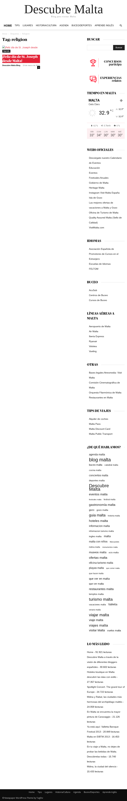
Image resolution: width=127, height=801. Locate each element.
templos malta (96, 594)
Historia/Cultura (46, 25)
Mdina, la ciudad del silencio (101, 766)
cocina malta (95, 470)
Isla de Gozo (95, 197)
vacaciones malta (97, 604)
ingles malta (95, 536)
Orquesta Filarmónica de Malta (105, 392)
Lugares (28, 25)
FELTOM (93, 268)
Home (8, 25)
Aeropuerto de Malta (99, 326)
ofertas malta (98, 557)
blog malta (100, 459)
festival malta (109, 499)
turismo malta (101, 599)
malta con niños (98, 541)
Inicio (4, 33)
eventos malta (98, 494)
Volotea (93, 346)
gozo (91, 509)
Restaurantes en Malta (101, 397)
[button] (121, 25)
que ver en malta (99, 578)
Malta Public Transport (100, 434)
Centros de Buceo (98, 295)
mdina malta (94, 547)
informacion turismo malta (101, 531)
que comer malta (113, 568)
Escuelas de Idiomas (100, 264)
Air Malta (93, 331)
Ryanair (93, 341)
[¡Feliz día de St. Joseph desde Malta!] (21, 49)
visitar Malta (97, 630)
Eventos (93, 172)
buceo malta (95, 464)
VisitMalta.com (96, 227)
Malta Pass (95, 424)
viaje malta (96, 620)
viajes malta (98, 625)
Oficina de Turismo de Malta (103, 212)
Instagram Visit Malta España (104, 192)
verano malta (95, 610)
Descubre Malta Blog (11, 65)
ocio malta (114, 552)
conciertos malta (98, 475)
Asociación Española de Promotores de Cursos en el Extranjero (103, 254)
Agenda (64, 25)
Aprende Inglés (104, 25)
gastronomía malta (102, 504)
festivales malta (95, 500)
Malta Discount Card (99, 429)
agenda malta (97, 454)
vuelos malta (114, 630)
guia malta (97, 515)
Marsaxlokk (114, 542)
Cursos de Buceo (98, 300)
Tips (17, 25)
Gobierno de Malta (98, 182)
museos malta (97, 552)
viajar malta (99, 615)
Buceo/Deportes (82, 25)
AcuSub (93, 290)
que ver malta (96, 583)
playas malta (96, 568)
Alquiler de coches (98, 419)
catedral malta (111, 465)
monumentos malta (110, 547)
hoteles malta (98, 521)
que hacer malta (96, 573)
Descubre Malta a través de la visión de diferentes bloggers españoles (102, 662)
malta (107, 536)
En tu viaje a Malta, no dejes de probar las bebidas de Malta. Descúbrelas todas (103, 751)
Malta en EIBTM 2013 (98, 736)
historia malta (114, 516)
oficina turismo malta (101, 562)
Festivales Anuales (98, 177)
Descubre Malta (99, 487)
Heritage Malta (96, 187)
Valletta (112, 604)
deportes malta (97, 480)
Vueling (93, 351)
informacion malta (99, 525)
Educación (94, 168)
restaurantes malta (101, 589)
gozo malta (102, 510)
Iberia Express (96, 336)
